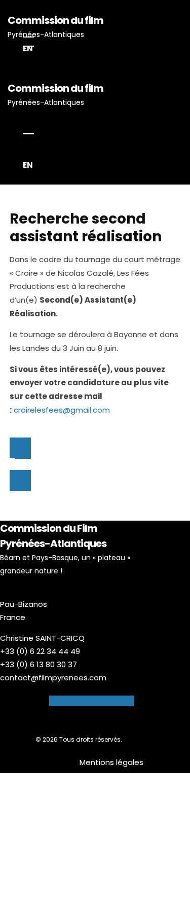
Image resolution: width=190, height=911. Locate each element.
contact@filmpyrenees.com (53, 677)
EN (28, 48)
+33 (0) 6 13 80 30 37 (38, 664)
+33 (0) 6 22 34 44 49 (40, 651)
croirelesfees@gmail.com (62, 410)
